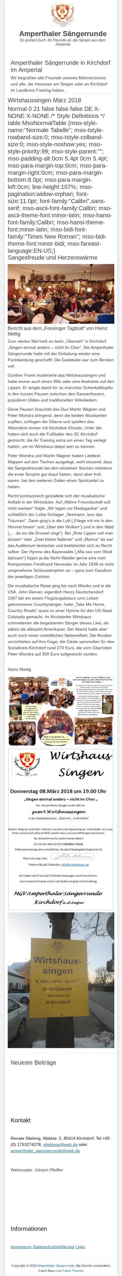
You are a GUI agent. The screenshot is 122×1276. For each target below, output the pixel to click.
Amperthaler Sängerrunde (63, 34)
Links (80, 1246)
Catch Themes (73, 1270)
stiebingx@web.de (60, 1144)
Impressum (21, 1246)
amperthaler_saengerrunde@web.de (45, 1150)
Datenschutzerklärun (52, 1246)
